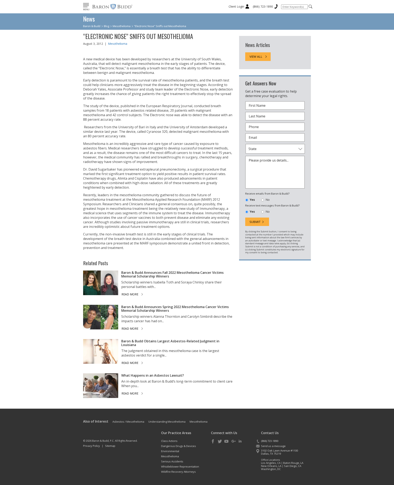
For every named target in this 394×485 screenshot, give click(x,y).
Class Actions (169, 441)
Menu (86, 9)
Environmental (170, 451)
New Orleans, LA (271, 466)
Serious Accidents (172, 461)
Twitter (220, 441)
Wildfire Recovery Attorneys (178, 472)
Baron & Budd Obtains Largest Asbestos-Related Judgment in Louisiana (170, 343)
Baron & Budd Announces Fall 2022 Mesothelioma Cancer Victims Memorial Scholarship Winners (172, 274)
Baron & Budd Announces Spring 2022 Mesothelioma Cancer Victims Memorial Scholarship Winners (175, 309)
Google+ (233, 441)
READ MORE (129, 294)
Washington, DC (271, 469)
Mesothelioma (117, 44)
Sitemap (110, 446)
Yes (252, 200)
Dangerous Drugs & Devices (178, 446)
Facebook (213, 441)
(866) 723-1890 (263, 6)
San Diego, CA (292, 466)
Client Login (236, 6)
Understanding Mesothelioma (167, 421)
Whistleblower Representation (180, 466)
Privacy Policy (91, 446)
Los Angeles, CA (271, 463)
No (268, 200)
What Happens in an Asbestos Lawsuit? (152, 375)
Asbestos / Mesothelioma (128, 421)
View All (256, 56)
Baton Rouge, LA (293, 463)
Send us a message (273, 446)
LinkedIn (240, 441)
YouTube (226, 441)
